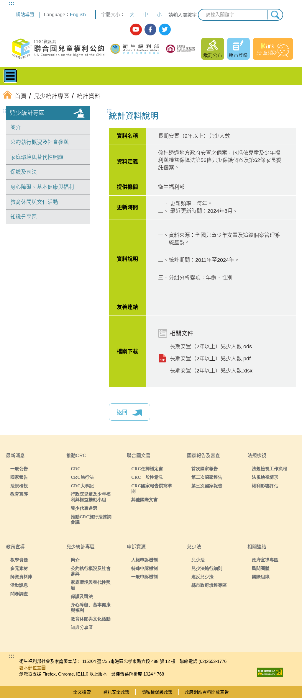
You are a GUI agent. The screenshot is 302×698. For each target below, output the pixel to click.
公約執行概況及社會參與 (39, 142)
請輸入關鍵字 (182, 14)
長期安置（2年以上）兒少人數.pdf (210, 359)
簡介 (15, 127)
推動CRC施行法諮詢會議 (91, 519)
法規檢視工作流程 (269, 468)
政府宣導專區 (265, 560)
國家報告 (19, 477)
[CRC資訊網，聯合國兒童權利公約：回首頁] (58, 49)
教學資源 (19, 560)
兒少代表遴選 (84, 508)
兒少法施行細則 (206, 568)
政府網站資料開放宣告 (207, 691)
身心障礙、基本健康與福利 (42, 187)
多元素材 (19, 568)
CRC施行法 (82, 477)
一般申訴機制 (144, 576)
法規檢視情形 (265, 477)
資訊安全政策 (116, 691)
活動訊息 (19, 585)
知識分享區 (23, 217)
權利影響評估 (265, 485)
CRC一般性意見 (147, 477)
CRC (76, 468)
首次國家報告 (204, 468)
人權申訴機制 (144, 560)
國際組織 (261, 576)
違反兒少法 (202, 576)
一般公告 (19, 468)
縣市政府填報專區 (209, 585)
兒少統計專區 (27, 113)
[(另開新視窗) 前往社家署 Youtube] (136, 29)
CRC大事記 (82, 485)
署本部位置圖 (32, 667)
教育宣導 (19, 494)
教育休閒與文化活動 (34, 202)
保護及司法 (23, 172)
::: (11, 3)
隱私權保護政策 (157, 691)
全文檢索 (82, 691)
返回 (123, 412)
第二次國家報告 (206, 477)
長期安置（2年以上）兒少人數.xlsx (211, 371)
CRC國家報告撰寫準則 (151, 488)
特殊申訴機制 (144, 568)
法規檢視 (19, 485)
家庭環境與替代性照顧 (36, 157)
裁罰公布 (212, 55)
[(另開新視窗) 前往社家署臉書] (150, 29)
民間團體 (261, 568)
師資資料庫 (21, 576)
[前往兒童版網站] (273, 49)
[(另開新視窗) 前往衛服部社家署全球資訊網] (180, 48)
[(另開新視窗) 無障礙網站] (270, 671)
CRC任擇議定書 (147, 468)
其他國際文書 (144, 499)
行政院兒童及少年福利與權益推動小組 (91, 497)
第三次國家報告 (206, 485)
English (78, 14)
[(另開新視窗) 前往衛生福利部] (135, 49)
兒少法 (198, 560)
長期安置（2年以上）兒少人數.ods (211, 346)
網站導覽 (25, 14)
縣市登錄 (238, 55)
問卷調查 (19, 593)
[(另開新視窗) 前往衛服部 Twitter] (165, 29)
